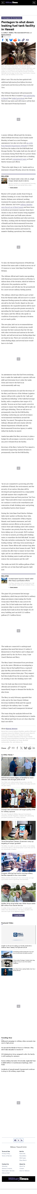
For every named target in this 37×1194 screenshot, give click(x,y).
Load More (18, 915)
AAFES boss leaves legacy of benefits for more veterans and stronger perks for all (17, 779)
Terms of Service (7, 1156)
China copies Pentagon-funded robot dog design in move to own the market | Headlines (24, 961)
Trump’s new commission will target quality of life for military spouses (18, 810)
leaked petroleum (18, 98)
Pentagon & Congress (11, 18)
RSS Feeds (22, 1158)
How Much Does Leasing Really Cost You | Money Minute (24, 969)
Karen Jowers (6, 35)
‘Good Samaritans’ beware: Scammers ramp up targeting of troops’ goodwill (17, 842)
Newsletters (22, 1156)
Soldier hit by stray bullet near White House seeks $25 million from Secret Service (18, 904)
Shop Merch (23, 1160)
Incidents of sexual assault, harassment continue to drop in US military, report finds (18, 1070)
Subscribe (22, 1153)
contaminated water (19, 159)
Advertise (4, 1166)
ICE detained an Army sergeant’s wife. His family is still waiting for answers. (18, 1055)
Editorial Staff (5, 1173)
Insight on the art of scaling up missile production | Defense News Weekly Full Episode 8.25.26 (16, 946)
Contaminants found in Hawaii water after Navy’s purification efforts (21, 579)
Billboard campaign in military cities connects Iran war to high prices (18, 1042)
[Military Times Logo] (12, 3)
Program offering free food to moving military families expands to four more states (17, 874)
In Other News (7, 755)
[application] (18, 934)
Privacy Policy (6, 1153)
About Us (22, 1166)
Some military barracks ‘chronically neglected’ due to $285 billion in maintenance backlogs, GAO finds (18, 1063)
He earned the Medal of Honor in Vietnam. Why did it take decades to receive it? (17, 1048)
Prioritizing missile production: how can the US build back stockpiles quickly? (23, 952)
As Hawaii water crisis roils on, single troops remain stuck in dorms (21, 180)
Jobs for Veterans (24, 1171)
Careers (21, 1168)
